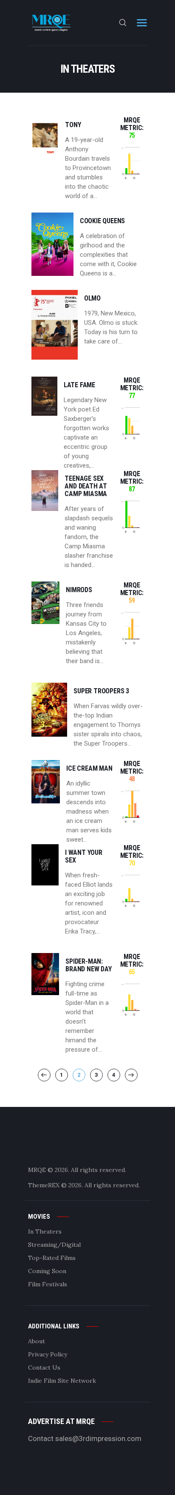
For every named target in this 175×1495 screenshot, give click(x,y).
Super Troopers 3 (101, 691)
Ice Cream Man (89, 768)
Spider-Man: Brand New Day (88, 965)
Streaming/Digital (54, 1244)
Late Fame (79, 385)
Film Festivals (47, 1284)
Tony (73, 125)
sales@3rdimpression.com (98, 1438)
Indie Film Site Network (62, 1380)
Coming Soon (47, 1271)
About (36, 1341)
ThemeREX (43, 1185)
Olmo (92, 298)
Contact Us (44, 1367)
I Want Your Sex (83, 856)
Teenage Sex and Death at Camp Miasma (86, 486)
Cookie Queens (102, 221)
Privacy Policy (47, 1354)
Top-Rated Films (52, 1258)
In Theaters (45, 1231)
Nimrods (79, 590)
